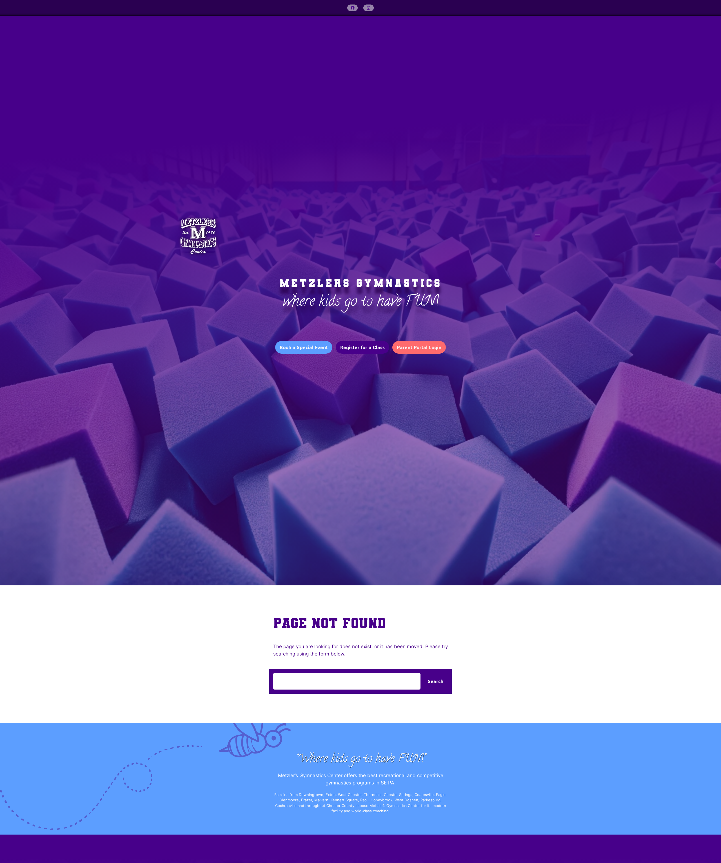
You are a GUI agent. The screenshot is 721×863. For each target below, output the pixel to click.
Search (435, 681)
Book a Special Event (304, 347)
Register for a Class (362, 347)
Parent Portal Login (419, 347)
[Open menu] (537, 236)
